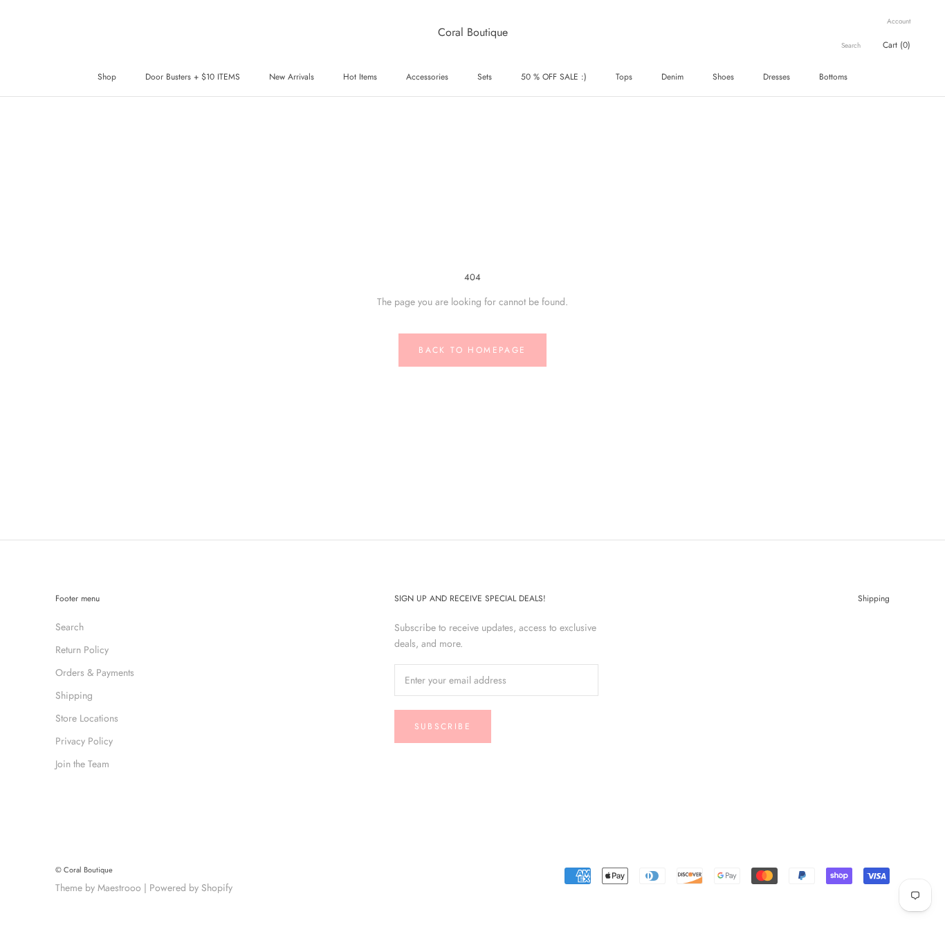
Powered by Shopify (190, 888)
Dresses (776, 77)
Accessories (427, 77)
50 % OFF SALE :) (554, 77)
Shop (107, 77)
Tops (624, 77)
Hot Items (360, 77)
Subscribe (443, 726)
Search (851, 45)
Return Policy (82, 650)
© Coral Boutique (84, 869)
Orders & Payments (94, 672)
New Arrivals (291, 77)
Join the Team (82, 764)
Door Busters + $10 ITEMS (192, 77)
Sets (484, 77)
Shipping (74, 695)
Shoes (723, 77)
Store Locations (86, 718)
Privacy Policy (84, 741)
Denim (672, 77)
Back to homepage (472, 350)
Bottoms (833, 77)
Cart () (896, 45)
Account (898, 21)
